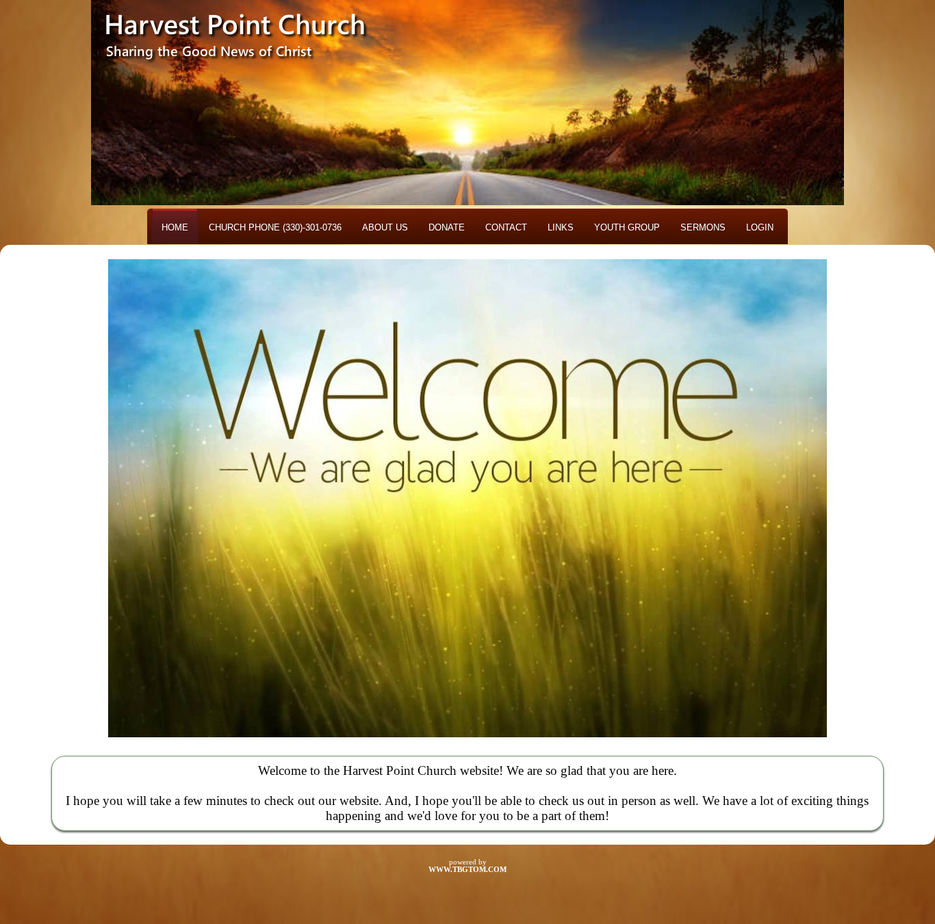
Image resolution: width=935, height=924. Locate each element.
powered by (467, 865)
